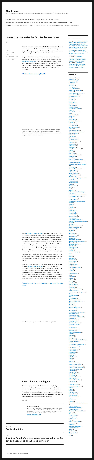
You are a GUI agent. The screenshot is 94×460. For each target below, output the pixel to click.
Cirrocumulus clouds (74, 141)
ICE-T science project (74, 252)
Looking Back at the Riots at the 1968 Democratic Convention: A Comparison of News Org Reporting (78, 43)
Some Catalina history (74, 363)
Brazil (70, 118)
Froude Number (72, 213)
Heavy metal (72, 238)
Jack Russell (71, 258)
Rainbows (71, 336)
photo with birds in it (74, 324)
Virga (70, 420)
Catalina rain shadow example (76, 131)
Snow (70, 360)
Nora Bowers (72, 306)
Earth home (71, 193)
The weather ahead (13, 56)
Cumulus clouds (72, 170)
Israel (70, 256)
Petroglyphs (72, 318)
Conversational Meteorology (75, 159)
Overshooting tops (73, 313)
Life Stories (71, 276)
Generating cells (73, 215)
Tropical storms (72, 418)
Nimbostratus (72, 303)
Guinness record (73, 229)
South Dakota (72, 370)
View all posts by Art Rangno (34, 414)
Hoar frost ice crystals (74, 239)
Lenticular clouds (73, 273)
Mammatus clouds (73, 290)
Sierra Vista (71, 355)
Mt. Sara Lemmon (73, 298)
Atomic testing (72, 102)
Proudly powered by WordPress (20, 453)
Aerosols (71, 91)
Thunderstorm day (73, 415)
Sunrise (70, 389)
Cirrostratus (72, 142)
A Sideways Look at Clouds (75, 90)
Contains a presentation (74, 155)
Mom (70, 296)
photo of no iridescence (74, 323)
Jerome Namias (72, 261)
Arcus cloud (71, 99)
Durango (71, 187)
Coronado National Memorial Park (77, 161)
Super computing (73, 392)
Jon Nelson (71, 45)
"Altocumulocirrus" (73, 78)
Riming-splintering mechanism (76, 344)
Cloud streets (72, 150)
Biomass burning (73, 115)
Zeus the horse (72, 434)
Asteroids (71, 101)
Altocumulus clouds (73, 94)
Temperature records (74, 397)
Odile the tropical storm (74, 307)
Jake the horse (72, 259)
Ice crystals (71, 249)
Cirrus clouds (72, 144)
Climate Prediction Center (35, 266)
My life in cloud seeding (75, 148)
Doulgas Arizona (73, 181)
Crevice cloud (72, 167)
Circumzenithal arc (73, 139)
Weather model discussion (75, 426)
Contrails (71, 158)
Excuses (71, 202)
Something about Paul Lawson (76, 367)
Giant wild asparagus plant (75, 219)
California (71, 122)
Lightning (71, 279)
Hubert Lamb (72, 246)
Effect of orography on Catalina (76, 196)
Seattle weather (72, 352)
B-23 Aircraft (72, 105)
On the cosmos (72, 309)
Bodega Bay (71, 116)
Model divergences (73, 295)
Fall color (71, 204)
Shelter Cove (72, 353)
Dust (70, 188)
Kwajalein (71, 270)
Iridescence (71, 255)
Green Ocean (72, 224)
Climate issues (72, 145)
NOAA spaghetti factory (29, 61)
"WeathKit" (71, 84)
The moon (71, 401)
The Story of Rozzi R (73, 406)
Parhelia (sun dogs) (73, 315)
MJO (70, 293)
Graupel (71, 222)
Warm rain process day (74, 421)
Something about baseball (75, 364)
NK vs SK (71, 304)
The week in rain (73, 413)
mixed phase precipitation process (77, 292)
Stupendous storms (73, 384)
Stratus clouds (72, 381)
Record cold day (72, 338)
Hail (70, 232)
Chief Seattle (72, 136)
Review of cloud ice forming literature (77, 340)
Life (70, 275)
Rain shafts (71, 335)
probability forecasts (74, 329)
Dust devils (71, 190)
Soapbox (71, 361)
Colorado (71, 152)
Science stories (72, 350)
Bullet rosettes (72, 119)
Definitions (8, 54)
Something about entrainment (76, 366)
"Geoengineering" (73, 81)
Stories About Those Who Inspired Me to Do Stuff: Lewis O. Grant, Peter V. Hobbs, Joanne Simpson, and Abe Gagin (39, 22)
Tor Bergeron (72, 417)
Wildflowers (72, 430)
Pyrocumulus (72, 330)
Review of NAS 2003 (73, 341)
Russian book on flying (74, 346)
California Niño (72, 124)
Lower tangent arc (73, 286)
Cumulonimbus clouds (74, 168)
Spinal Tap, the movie (74, 373)
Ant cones (71, 98)
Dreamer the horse (73, 182)
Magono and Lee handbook (75, 289)
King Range (71, 269)
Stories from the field (74, 377)
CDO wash (71, 135)
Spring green (72, 375)
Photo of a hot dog (73, 319)
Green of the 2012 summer (75, 225)
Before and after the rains (75, 108)
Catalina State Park (73, 133)
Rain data (71, 333)
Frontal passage (72, 212)
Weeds (70, 429)
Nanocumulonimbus (74, 299)
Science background (73, 349)
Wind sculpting (72, 432)
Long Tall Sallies (73, 284)
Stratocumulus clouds (74, 380)
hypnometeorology (73, 247)
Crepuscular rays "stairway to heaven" (78, 164)
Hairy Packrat (72, 233)
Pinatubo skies (72, 327)
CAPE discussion (73, 125)
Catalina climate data (74, 130)
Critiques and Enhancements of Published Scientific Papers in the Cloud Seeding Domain (32, 19)
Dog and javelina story (74, 175)
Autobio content (72, 104)
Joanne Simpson (73, 264)
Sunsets (71, 390)
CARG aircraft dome (73, 127)
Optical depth (72, 310)
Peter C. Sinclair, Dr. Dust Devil (76, 316)
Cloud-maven (13, 11)
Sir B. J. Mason (72, 356)
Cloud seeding (72, 147)
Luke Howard (72, 287)
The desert (71, 400)
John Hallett (72, 266)
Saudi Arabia (72, 347)
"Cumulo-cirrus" (73, 79)
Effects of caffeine (73, 198)
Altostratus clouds (73, 96)
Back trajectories (73, 107)
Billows (70, 113)
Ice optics (71, 250)
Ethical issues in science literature (77, 201)
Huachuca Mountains (74, 244)
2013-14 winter (72, 87)
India (70, 253)
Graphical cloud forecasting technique (78, 221)
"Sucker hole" (72, 82)
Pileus (70, 326)
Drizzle (70, 184)
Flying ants (71, 207)
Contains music (72, 156)
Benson (70, 110)
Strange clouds (72, 378)
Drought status (72, 185)
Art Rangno (8, 50)
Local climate (72, 283)
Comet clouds (72, 153)
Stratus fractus (72, 383)
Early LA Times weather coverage (76, 192)
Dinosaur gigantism (73, 173)
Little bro (71, 281)
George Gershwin (73, 216)
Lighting (71, 278)
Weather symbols (73, 427)
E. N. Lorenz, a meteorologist (34, 233)
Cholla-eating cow (73, 138)
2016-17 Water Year (73, 88)
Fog (70, 209)
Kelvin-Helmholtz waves (74, 267)
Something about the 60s (75, 369)
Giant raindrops (72, 218)
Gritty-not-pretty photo (74, 227)
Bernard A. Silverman (74, 111)
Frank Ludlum (72, 210)
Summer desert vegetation (75, 386)
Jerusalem (71, 262)
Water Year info (72, 423)
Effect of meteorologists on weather (77, 195)
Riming (70, 343)
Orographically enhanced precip (76, 312)
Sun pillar (71, 387)
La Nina (70, 272)
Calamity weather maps (74, 121)
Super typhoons (72, 393)
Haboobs (71, 230)
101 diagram (71, 85)
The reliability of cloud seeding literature (78, 403)
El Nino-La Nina (72, 199)
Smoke (70, 358)
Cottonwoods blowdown (74, 162)
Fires (70, 205)
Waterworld (71, 424)
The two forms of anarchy (75, 407)
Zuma (70, 435)
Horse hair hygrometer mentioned (77, 241)
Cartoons (71, 128)
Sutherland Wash (73, 395)
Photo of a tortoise (73, 321)
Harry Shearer (72, 236)
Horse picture (72, 242)
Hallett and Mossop (73, 235)
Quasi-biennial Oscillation (75, 332)
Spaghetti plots (72, 372)
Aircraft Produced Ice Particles (76, 93)
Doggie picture (72, 176)
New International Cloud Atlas (76, 301)
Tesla (70, 398)
